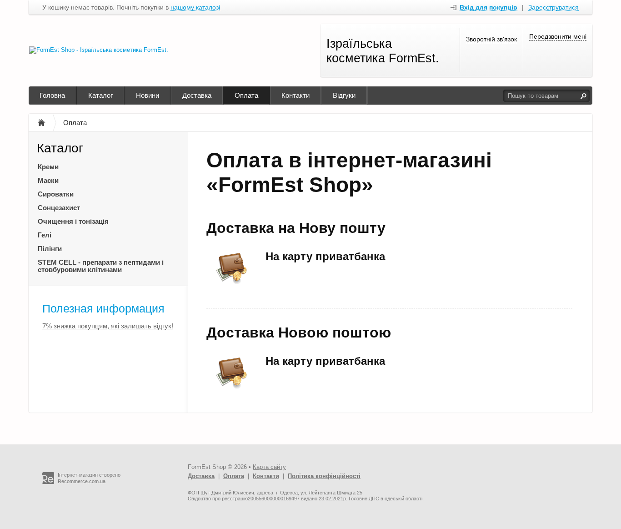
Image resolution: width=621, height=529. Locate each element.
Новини (147, 95)
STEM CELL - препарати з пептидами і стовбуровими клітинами (101, 265)
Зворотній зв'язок (491, 39)
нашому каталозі (195, 7)
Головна (52, 95)
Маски (48, 180)
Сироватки (56, 194)
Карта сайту (269, 467)
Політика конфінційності (324, 476)
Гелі (44, 235)
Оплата (246, 95)
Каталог (100, 95)
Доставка (196, 95)
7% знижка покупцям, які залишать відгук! (107, 326)
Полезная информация (103, 308)
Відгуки (344, 95)
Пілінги (50, 248)
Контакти (295, 95)
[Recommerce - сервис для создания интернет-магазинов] (48, 482)
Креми (48, 167)
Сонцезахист (59, 208)
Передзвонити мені (557, 36)
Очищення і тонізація (73, 221)
